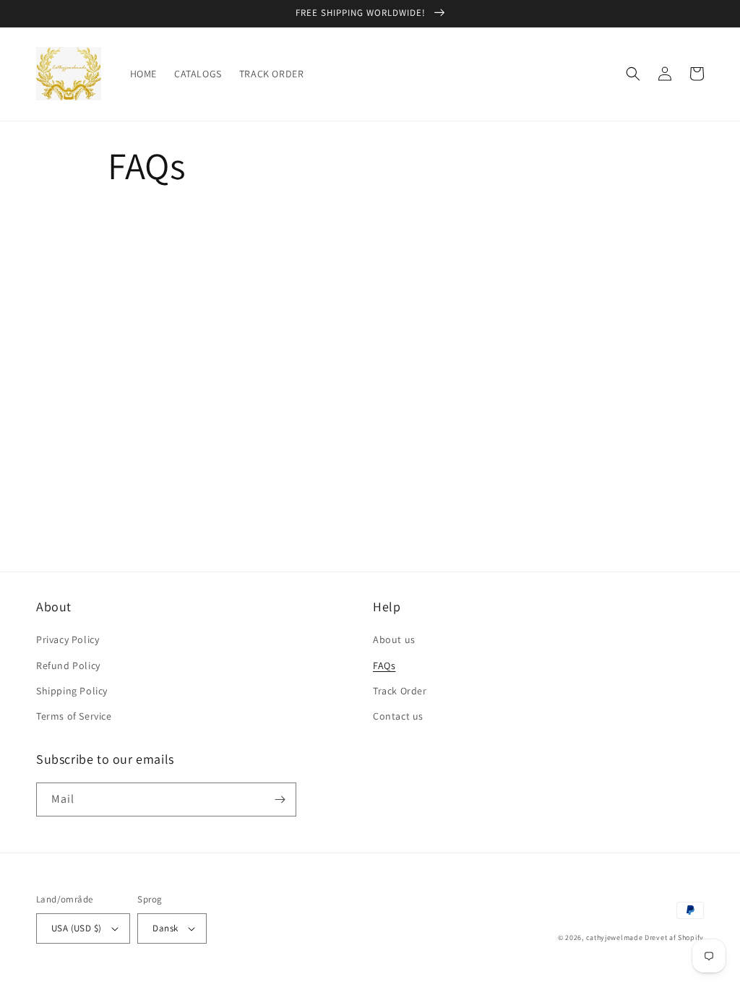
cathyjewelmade (614, 937)
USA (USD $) (76, 928)
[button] (633, 74)
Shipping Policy (72, 690)
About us (394, 639)
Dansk (165, 928)
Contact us (398, 716)
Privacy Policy (67, 639)
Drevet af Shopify (674, 937)
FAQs (384, 665)
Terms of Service (74, 716)
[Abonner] (280, 799)
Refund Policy (68, 665)
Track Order (400, 690)
